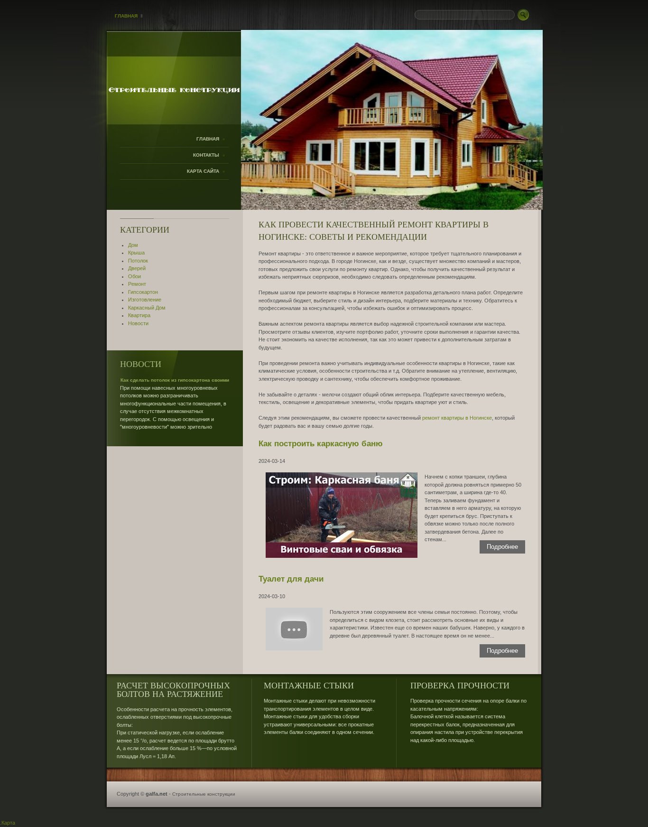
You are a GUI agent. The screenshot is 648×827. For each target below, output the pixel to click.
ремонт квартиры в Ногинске (457, 418)
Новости (138, 323)
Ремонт (137, 284)
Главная (126, 16)
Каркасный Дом (147, 307)
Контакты (206, 155)
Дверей (137, 268)
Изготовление (144, 299)
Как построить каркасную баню (321, 443)
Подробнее (502, 546)
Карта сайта (203, 171)
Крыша (136, 252)
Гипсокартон (143, 292)
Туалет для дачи (291, 578)
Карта (8, 823)
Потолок (138, 260)
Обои (134, 276)
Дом (133, 245)
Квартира (139, 315)
